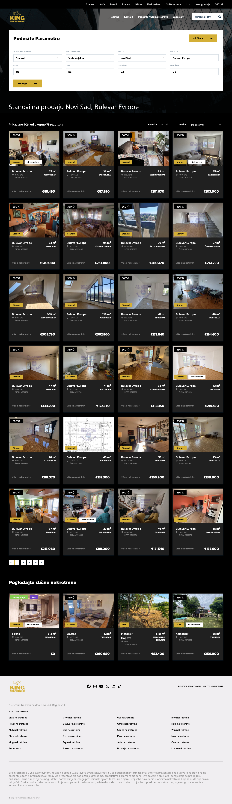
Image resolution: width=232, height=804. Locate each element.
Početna (114, 17)
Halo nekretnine (180, 724)
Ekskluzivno (154, 4)
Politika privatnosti (189, 686)
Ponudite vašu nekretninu (153, 17)
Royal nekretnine (18, 724)
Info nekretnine (180, 717)
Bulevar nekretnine (74, 724)
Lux (188, 4)
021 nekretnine (125, 717)
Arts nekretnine (126, 742)
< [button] (11, 562)
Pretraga (22, 83)
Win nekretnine (180, 730)
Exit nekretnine (72, 736)
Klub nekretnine (18, 730)
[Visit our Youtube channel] (101, 686)
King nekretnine (18, 742)
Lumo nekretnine (181, 748)
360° (217, 4)
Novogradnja (203, 4)
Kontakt (128, 17)
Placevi (126, 4)
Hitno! (138, 4)
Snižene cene (173, 4)
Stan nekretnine (18, 736)
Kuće (102, 4)
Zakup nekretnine (73, 748)
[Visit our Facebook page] (89, 686)
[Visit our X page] (107, 686)
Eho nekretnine (71, 730)
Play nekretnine (126, 736)
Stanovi (90, 4)
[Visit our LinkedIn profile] (113, 686)
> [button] (41, 562)
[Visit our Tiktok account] (120, 686)
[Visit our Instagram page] (95, 686)
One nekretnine (180, 742)
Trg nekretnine (71, 742)
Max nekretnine (180, 736)
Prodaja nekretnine (128, 748)
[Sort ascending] (162, 124)
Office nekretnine (127, 724)
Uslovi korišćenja (213, 686)
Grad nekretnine (18, 717)
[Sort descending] (167, 124)
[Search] (219, 16)
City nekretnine (72, 717)
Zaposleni (178, 17)
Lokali (113, 4)
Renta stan (15, 748)
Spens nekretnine (127, 730)
